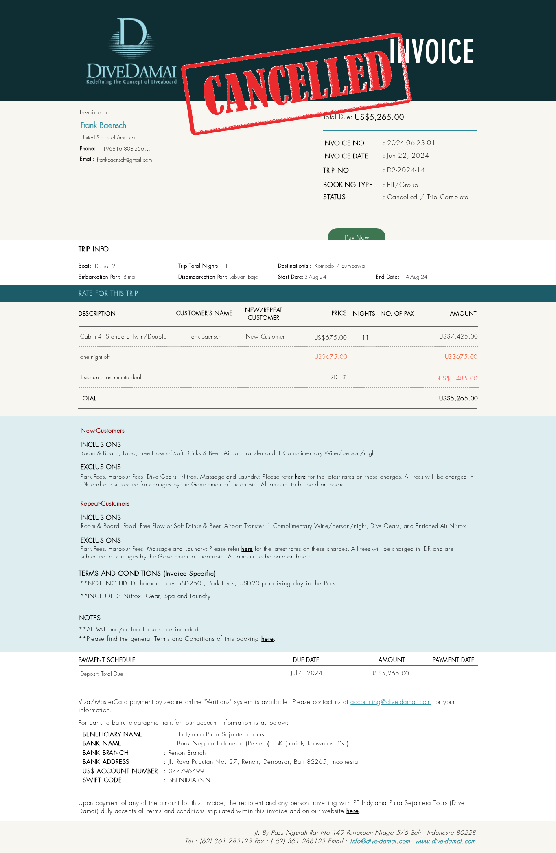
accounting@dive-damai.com (390, 702)
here (300, 476)
